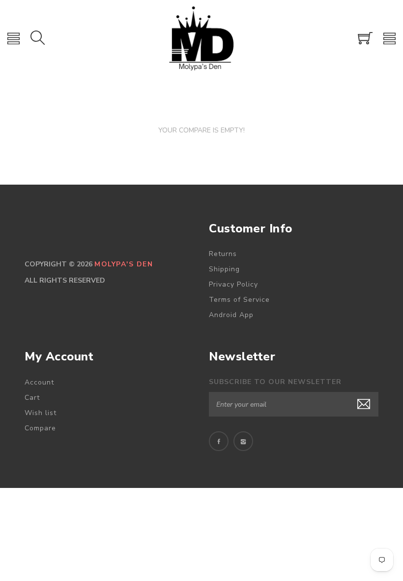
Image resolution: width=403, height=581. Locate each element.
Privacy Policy (233, 284)
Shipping (224, 269)
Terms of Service (239, 299)
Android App (231, 315)
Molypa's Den (123, 264)
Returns (223, 253)
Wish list (41, 413)
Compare (40, 428)
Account (39, 382)
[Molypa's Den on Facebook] (219, 441)
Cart (32, 397)
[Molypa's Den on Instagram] (243, 441)
